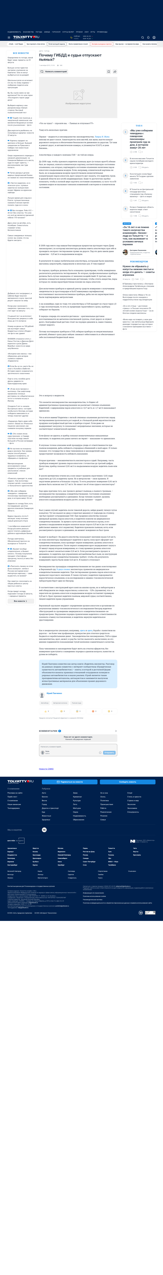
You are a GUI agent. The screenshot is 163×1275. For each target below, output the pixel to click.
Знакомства (28, 32)
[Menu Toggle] (9, 37)
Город (44, 804)
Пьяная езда (76, 703)
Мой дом (77, 808)
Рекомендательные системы (92, 899)
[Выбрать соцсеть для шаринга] (115, 71)
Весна (44, 801)
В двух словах (63, 569)
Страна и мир (133, 801)
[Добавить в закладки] (108, 71)
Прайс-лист (12, 797)
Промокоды (102, 32)
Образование (78, 820)
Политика (104, 801)
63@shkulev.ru (33, 902)
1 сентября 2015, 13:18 (47, 65)
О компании (13, 801)
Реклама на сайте (15, 793)
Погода (39, 32)
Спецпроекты (133, 812)
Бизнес (45, 797)
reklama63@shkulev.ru (123, 886)
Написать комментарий (56, 71)
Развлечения (105, 812)
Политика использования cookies (94, 896)
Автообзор (44, 703)
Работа (103, 808)
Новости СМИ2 (46, 769)
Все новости (21, 53)
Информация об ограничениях (93, 893)
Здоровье (46, 820)
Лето (75, 804)
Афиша (47, 32)
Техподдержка (14, 808)
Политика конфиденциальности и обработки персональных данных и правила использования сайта (117, 903)
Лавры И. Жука (102, 136)
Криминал (77, 797)
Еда (43, 812)
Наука (75, 812)
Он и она (104, 793)
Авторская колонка (60, 703)
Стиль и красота (134, 797)
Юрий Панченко (54, 693)
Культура (77, 801)
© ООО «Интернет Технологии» (46, 913)
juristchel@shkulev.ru (62, 906)
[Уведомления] (148, 37)
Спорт (129, 793)
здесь (82, 630)
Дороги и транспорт (50, 808)
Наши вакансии (14, 804)
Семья (103, 820)
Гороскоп (56, 32)
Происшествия (106, 804)
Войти (47, 753)
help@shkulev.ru (23, 907)
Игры (93, 32)
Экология (131, 804)
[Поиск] (142, 37)
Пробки (79, 32)
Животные (46, 816)
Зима (75, 793)
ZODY (87, 32)
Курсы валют (68, 32)
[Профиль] (154, 37)
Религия (103, 816)
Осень (102, 797)
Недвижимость (14, 32)
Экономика (132, 808)
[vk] (44, 829)
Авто (44, 793)
